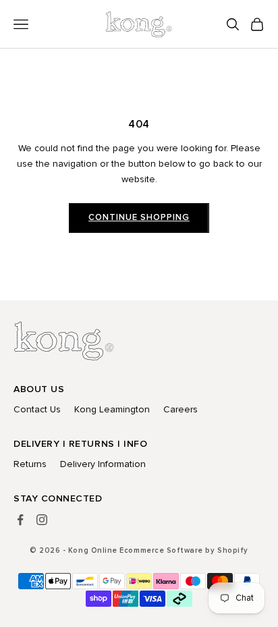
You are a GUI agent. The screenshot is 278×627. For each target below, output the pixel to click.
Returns (30, 464)
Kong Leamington (112, 409)
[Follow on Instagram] (42, 519)
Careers (180, 409)
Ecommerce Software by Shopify (183, 550)
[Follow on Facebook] (20, 519)
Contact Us (37, 409)
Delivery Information (103, 464)
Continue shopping (139, 217)
